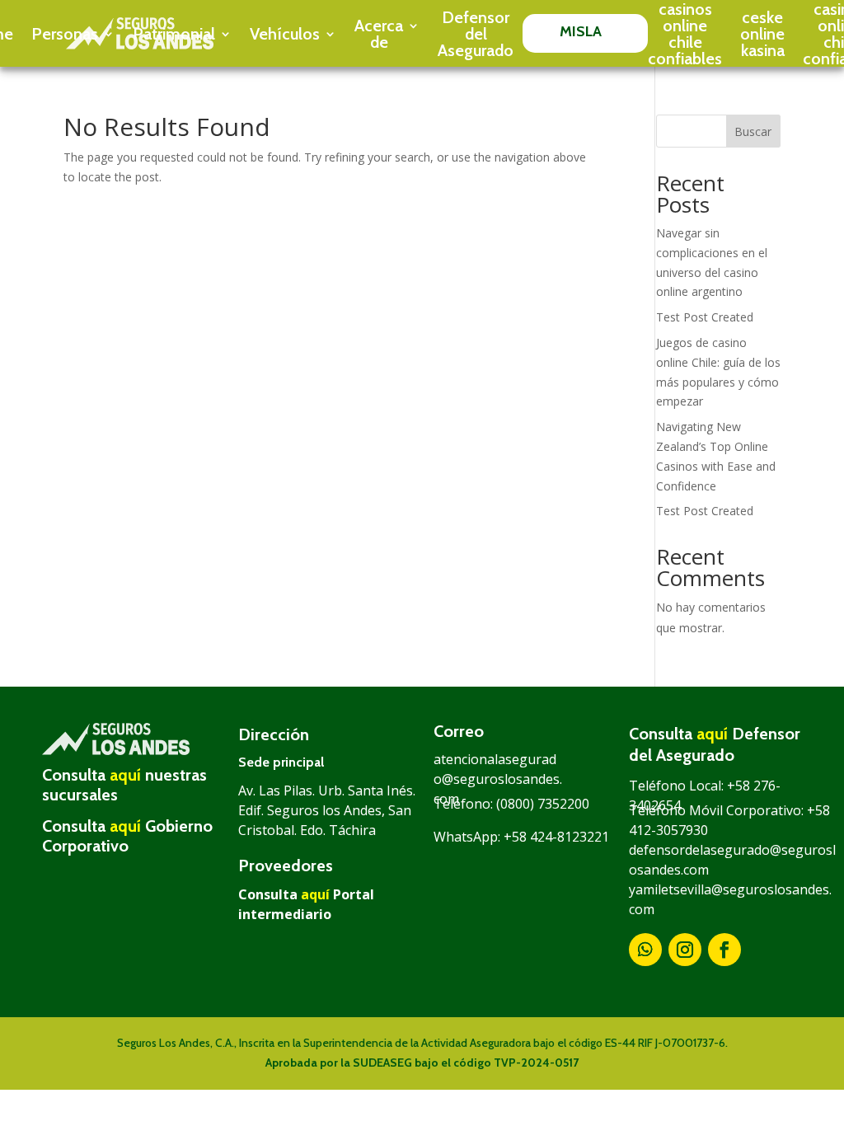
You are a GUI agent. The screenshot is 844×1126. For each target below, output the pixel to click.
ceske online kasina (762, 34)
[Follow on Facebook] (724, 949)
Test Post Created (704, 317)
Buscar (752, 131)
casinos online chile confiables (685, 34)
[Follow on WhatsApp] (645, 949)
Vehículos (285, 34)
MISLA (581, 31)
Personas (64, 34)
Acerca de (378, 33)
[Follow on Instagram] (684, 949)
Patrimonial (174, 34)
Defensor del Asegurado (475, 34)
